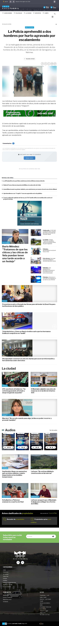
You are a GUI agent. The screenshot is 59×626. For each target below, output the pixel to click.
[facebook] (13, 1)
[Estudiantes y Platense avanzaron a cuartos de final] (15, 490)
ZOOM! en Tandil (7, 584)
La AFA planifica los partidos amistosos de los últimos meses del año (24, 181)
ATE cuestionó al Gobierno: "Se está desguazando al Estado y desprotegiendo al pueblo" (14, 391)
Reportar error (7, 599)
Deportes (38, 13)
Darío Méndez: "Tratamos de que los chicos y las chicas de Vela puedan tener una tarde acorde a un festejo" (15, 254)
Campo (46, 13)
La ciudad (28, 13)
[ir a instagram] (22, 562)
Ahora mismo (8, 13)
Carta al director (7, 597)
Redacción (6, 595)
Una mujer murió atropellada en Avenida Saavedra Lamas (49, 260)
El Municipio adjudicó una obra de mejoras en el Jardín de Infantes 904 (43, 391)
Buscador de (15, 519)
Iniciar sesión (29, 158)
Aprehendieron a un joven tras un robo (49, 251)
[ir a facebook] (18, 562)
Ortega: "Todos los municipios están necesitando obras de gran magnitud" (49, 241)
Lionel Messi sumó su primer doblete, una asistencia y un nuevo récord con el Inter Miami (30, 189)
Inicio (4, 570)
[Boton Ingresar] (54, 1)
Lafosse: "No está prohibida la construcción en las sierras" (42, 472)
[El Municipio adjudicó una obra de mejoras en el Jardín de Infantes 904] (44, 379)
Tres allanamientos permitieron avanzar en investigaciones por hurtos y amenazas (49, 270)
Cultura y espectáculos (9, 582)
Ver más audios (53, 430)
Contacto (5, 601)
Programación (7, 586)
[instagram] (10, 1)
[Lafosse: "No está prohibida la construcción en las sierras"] (44, 461)
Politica (5, 580)
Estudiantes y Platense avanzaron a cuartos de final (13, 501)
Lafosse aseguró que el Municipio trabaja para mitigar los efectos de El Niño (43, 502)
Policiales (19, 13)
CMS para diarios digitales (50, 623)
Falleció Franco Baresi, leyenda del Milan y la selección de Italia (22, 185)
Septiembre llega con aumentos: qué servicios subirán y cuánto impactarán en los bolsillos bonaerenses (14, 474)
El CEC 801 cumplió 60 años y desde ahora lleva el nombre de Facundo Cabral (49, 232)
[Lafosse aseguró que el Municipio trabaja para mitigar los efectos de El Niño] (44, 490)
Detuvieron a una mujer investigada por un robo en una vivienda (49, 278)
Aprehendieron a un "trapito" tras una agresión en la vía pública (22, 193)
